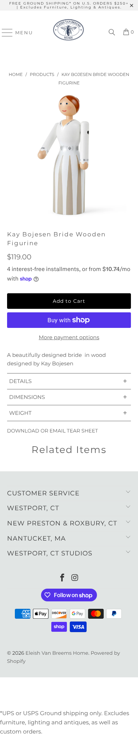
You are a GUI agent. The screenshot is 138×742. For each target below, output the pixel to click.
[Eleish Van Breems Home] (68, 32)
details (68, 381)
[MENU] (4, 32)
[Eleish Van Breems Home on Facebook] (62, 578)
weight (68, 413)
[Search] (112, 32)
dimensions (68, 397)
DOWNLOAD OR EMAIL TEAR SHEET (52, 431)
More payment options (69, 337)
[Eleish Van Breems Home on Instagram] (75, 578)
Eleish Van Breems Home (56, 653)
